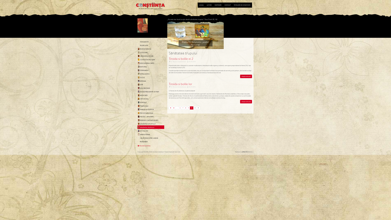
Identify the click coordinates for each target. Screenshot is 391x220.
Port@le (143, 102)
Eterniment (144, 70)
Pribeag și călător (147, 110)
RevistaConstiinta (144, 146)
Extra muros (144, 74)
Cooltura (144, 52)
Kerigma (143, 81)
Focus (142, 77)
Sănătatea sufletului (148, 124)
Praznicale (144, 106)
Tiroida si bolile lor (180, 84)
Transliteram (145, 134)
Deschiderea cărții (147, 63)
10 (191, 108)
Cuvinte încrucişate (147, 60)
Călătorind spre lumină (149, 138)
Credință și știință (146, 56)
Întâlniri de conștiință (242, 5)
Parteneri (218, 5)
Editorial (143, 67)
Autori (209, 5)
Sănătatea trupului (147, 127)
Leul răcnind (145, 88)
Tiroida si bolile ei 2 (181, 59)
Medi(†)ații (144, 95)
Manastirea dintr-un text (149, 92)
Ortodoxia (144, 99)
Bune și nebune (145, 49)
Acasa (201, 5)
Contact (228, 5)
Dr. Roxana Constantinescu (178, 62)
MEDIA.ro (248, 152)
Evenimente (144, 42)
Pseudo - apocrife (147, 117)
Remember (144, 142)
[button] (171, 35)
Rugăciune (144, 45)
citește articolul (246, 76)
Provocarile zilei (146, 113)
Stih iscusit (144, 131)
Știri (141, 85)
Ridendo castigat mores (149, 120)
